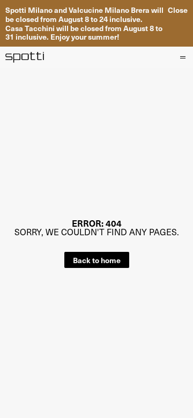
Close (178, 9)
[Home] (24, 57)
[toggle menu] (182, 57)
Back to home (97, 260)
